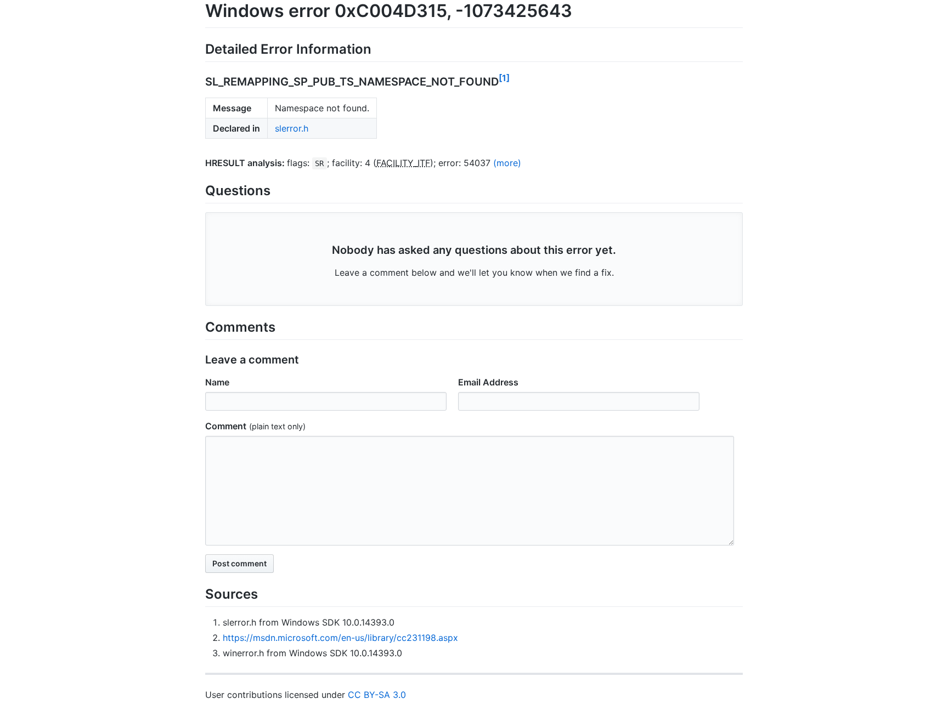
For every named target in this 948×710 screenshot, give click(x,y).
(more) (507, 162)
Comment (225, 426)
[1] (504, 77)
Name (217, 382)
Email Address (488, 382)
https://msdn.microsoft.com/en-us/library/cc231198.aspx (340, 637)
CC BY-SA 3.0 (377, 694)
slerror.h (291, 128)
